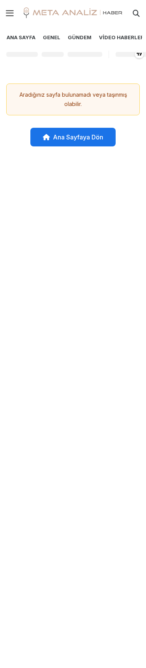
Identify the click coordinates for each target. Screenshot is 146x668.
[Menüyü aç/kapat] (10, 13)
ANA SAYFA (21, 37)
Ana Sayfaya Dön (78, 137)
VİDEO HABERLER (121, 37)
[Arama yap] (136, 13)
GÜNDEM (79, 37)
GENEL (51, 37)
